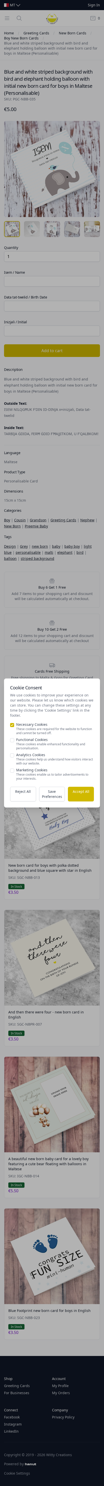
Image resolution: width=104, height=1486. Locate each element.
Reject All (23, 791)
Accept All (81, 791)
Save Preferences (52, 794)
